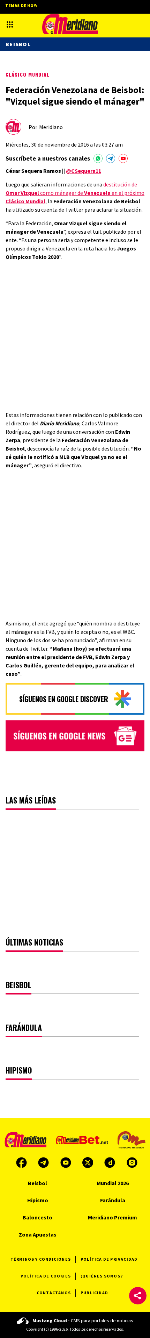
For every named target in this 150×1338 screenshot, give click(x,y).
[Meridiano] (70, 24)
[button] (138, 1295)
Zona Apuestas (38, 1234)
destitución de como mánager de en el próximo (75, 193)
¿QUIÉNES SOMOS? (102, 1276)
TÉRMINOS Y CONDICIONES (40, 1259)
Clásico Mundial (28, 74)
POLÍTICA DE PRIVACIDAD (109, 1259)
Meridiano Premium (112, 1217)
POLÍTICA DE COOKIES (46, 1276)
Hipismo (37, 1200)
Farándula (112, 1200)
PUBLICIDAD (94, 1292)
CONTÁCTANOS (54, 1292)
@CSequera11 (83, 170)
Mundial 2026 (113, 1183)
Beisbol (18, 44)
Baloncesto (37, 1217)
